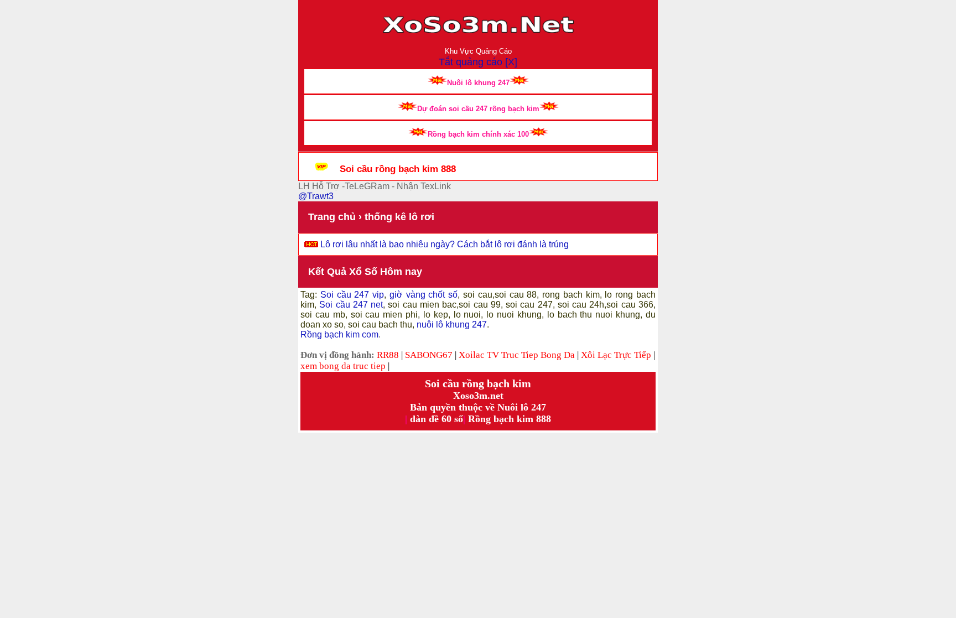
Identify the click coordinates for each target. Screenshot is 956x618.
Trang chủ (332, 216)
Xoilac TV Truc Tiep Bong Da (517, 355)
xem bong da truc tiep (343, 366)
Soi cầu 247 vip (350, 294)
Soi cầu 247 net (351, 304)
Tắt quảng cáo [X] (478, 61)
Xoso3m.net (478, 395)
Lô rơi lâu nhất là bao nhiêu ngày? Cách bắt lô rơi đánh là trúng (444, 244)
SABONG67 (429, 355)
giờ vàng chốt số (423, 294)
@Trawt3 (316, 196)
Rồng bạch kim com (339, 334)
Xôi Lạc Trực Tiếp (616, 355)
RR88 (388, 355)
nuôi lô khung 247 (452, 324)
